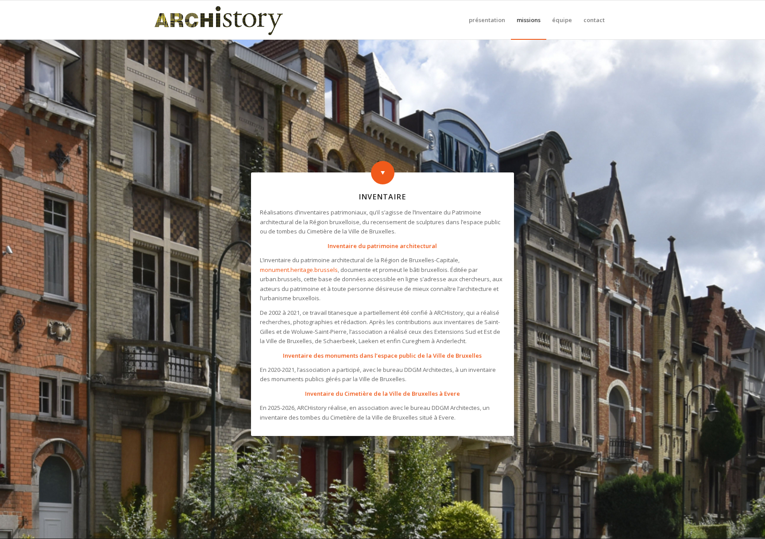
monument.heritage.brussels (299, 270)
